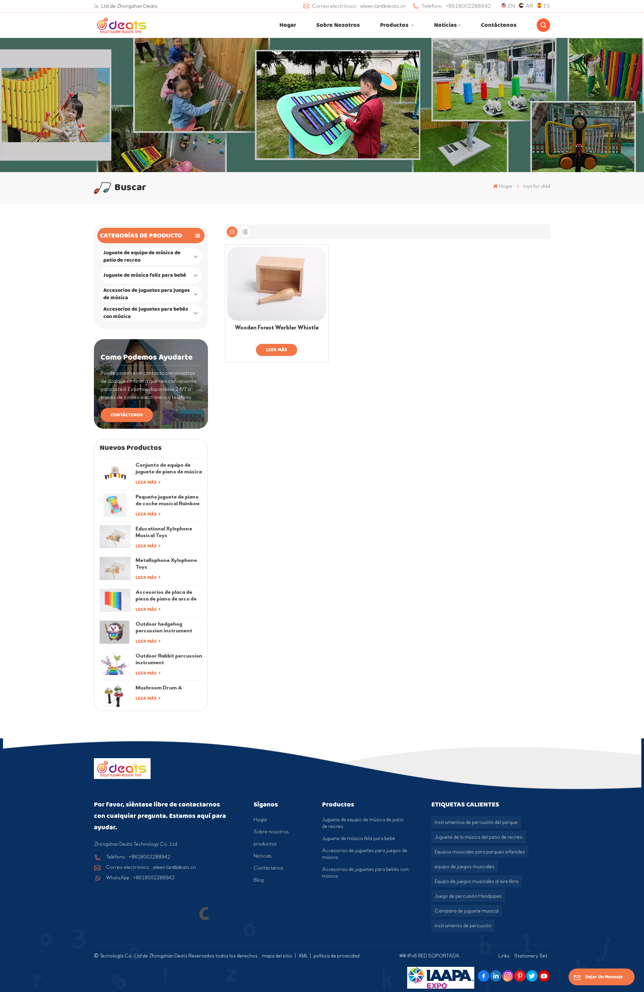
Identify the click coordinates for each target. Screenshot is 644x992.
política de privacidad (337, 956)
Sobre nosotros (338, 25)
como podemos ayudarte (147, 357)
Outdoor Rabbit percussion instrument (169, 659)
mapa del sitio (277, 956)
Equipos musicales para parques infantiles (480, 852)
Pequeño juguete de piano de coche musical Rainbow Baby (168, 500)
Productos (395, 25)
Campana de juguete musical (466, 911)
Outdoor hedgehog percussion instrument (164, 627)
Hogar (287, 25)
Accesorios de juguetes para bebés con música (145, 313)
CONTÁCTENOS (127, 415)
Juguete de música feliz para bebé (144, 275)
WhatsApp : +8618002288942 (140, 878)
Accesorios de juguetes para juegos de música (146, 294)
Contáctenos (499, 25)
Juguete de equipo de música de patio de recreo (141, 256)
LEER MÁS (147, 482)
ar (529, 6)
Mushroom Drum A (159, 687)
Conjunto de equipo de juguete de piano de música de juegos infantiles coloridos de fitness (169, 468)
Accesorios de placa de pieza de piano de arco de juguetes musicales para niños (166, 595)
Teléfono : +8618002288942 (138, 857)
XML (303, 956)
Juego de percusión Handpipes (468, 896)
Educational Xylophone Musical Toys (164, 531)
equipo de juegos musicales (464, 867)
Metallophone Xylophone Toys (166, 563)
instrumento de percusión (463, 926)
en (511, 6)
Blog (259, 880)
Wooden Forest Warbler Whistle (277, 327)
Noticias (445, 25)
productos (265, 844)
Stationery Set (530, 956)
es (547, 6)
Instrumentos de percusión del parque (476, 822)
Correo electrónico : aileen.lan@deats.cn (151, 867)
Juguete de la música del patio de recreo (479, 837)
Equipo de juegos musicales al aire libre (477, 881)
